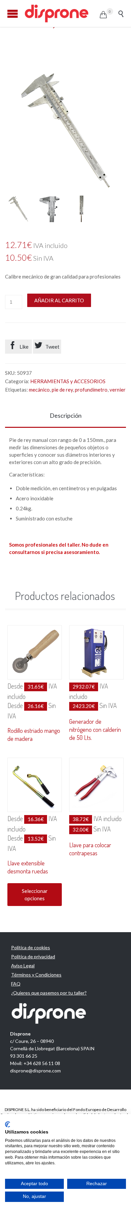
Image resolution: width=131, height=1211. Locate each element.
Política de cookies (30, 947)
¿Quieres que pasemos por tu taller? (49, 993)
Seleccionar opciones (35, 894)
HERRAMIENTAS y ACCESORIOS (67, 381)
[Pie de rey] (18, 209)
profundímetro (91, 390)
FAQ (15, 984)
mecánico (39, 390)
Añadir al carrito (59, 300)
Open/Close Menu (12, 13)
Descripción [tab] (66, 415)
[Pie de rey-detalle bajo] (81, 209)
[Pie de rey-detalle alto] (49, 209)
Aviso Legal (23, 965)
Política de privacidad (33, 956)
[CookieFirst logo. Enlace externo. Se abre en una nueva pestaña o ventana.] (7, 1124)
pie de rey (62, 390)
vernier (118, 390)
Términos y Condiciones (36, 974)
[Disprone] (62, 13)
